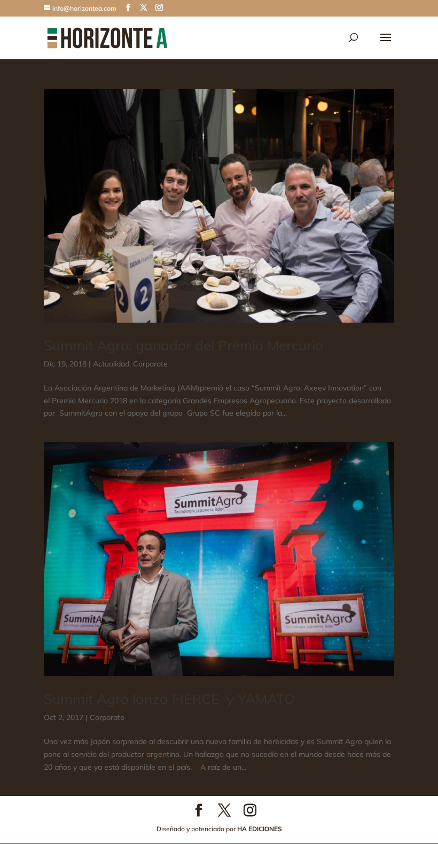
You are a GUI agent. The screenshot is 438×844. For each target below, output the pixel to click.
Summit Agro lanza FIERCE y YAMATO (169, 699)
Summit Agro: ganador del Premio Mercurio (183, 345)
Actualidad (111, 364)
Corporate (150, 364)
